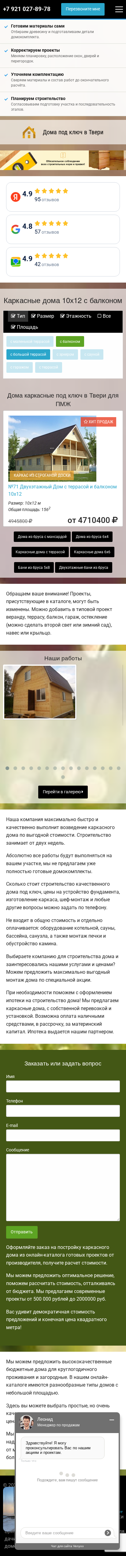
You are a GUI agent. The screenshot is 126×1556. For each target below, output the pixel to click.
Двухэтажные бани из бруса (83, 567)
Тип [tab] (20, 316)
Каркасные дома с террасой (40, 552)
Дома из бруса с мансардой (42, 537)
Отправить (22, 1232)
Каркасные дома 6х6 (92, 552)
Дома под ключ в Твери (73, 132)
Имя (10, 1076)
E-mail (12, 1125)
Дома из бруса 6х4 (92, 537)
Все (106, 316)
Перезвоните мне (83, 9)
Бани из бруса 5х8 (34, 567)
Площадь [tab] (27, 327)
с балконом (70, 341)
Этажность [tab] (78, 316)
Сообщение (17, 1149)
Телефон (14, 1100)
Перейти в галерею (62, 792)
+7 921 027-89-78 (26, 9)
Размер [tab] (45, 316)
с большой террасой (28, 354)
